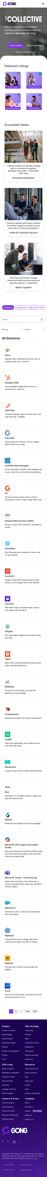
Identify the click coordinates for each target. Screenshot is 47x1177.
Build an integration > (35, 46)
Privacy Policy (9, 1165)
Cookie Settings (26, 1170)
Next (28, 1011)
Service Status (9, 1170)
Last (35, 1011)
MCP (42, 307)
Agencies (32, 307)
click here (34, 1158)
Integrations (21, 307)
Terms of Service (26, 1165)
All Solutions (8, 307)
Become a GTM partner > (26, 52)
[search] (23, 319)
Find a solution (16, 45)
